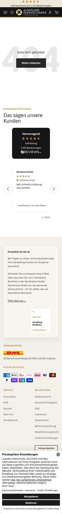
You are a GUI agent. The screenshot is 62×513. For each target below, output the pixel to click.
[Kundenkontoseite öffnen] (50, 12)
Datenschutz (42, 420)
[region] (31, 188)
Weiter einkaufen (31, 63)
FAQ (5, 402)
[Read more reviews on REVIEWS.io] (31, 152)
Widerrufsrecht (43, 396)
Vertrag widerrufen (46, 448)
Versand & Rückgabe (46, 402)
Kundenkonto (10, 420)
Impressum (41, 414)
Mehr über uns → (17, 300)
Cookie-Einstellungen (46, 438)
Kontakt (7, 408)
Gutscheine (9, 396)
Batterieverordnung (45, 426)
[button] (8, 189)
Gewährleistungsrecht (47, 432)
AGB (37, 408)
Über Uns (8, 414)
